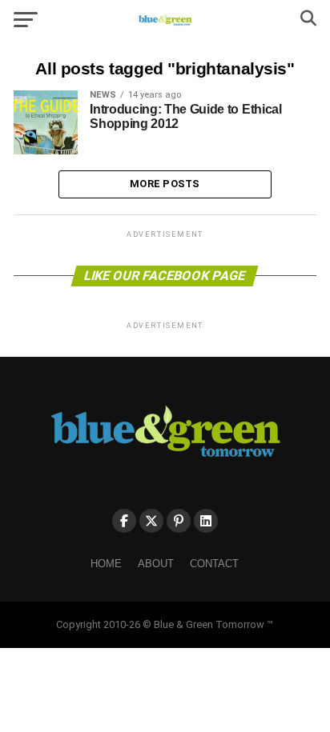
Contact (214, 564)
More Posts (165, 184)
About (156, 564)
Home (106, 564)
